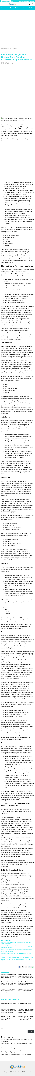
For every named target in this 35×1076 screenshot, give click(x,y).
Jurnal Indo (7, 62)
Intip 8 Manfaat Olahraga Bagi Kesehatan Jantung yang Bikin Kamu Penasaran (16, 946)
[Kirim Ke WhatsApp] (32, 967)
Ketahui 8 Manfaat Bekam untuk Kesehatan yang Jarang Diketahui (16, 960)
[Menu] (2, 4)
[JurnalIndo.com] (12, 4)
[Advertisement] (17, 29)
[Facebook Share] (19, 967)
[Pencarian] (33, 4)
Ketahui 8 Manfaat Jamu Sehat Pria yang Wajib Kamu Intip (17, 957)
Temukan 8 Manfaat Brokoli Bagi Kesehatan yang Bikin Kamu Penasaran (16, 954)
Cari (2, 1028)
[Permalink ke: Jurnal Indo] (2, 63)
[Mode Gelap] (30, 4)
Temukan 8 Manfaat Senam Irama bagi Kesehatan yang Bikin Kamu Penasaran (16, 950)
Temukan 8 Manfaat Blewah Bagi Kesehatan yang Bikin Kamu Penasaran (16, 942)
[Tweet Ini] (23, 967)
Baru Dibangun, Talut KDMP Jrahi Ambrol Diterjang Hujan (16, 1043)
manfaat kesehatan (6, 52)
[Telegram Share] (29, 967)
